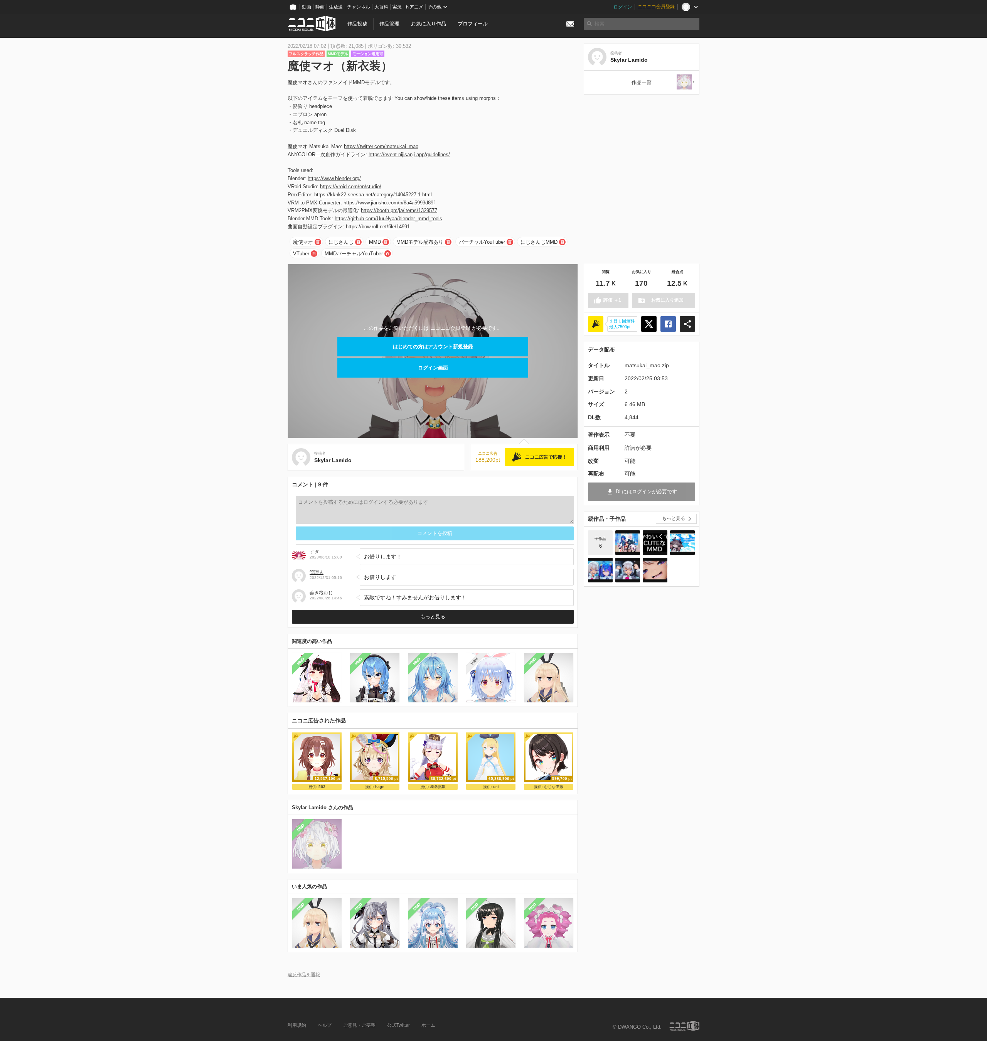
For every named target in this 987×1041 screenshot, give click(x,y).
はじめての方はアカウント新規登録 (433, 346)
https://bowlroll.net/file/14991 (378, 226)
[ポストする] (649, 324)
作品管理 (389, 24)
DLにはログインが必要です (646, 491)
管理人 (316, 572)
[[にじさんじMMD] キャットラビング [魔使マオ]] (655, 570)
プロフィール (473, 24)
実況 (397, 7)
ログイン (622, 7)
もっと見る (432, 616)
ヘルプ (325, 1025)
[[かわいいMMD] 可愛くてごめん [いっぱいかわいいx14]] (655, 542)
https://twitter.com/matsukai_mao (381, 146)
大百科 (381, 7)
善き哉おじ (321, 593)
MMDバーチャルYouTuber (354, 253)
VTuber (301, 253)
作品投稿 (357, 24)
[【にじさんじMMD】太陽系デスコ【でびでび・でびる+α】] (682, 542)
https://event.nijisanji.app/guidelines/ (409, 154)
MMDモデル (338, 54)
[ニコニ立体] (684, 1026)
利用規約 (297, 1025)
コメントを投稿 (434, 533)
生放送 (336, 7)
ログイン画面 (433, 368)
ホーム (428, 1025)
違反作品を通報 (304, 974)
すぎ (314, 552)
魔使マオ (303, 242)
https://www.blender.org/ (334, 178)
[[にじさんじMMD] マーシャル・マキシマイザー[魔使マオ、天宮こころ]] (600, 570)
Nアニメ (414, 7)
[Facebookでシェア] (668, 324)
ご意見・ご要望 (359, 1025)
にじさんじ (341, 242)
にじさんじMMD (539, 242)
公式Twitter (398, 1025)
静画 (320, 7)
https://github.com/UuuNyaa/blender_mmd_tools (388, 218)
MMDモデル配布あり (419, 242)
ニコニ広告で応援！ (546, 457)
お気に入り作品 (428, 24)
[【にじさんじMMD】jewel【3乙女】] (627, 542)
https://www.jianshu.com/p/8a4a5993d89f (389, 203)
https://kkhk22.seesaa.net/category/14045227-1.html (373, 194)
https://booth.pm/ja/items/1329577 (399, 210)
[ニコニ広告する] (595, 324)
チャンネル (358, 7)
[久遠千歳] (686, 82)
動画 (306, 7)
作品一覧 (642, 82)
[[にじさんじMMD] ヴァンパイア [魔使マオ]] (627, 570)
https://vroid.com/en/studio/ (350, 186)
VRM (474, 661)
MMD (375, 242)
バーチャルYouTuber (482, 242)
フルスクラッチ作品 (306, 54)
